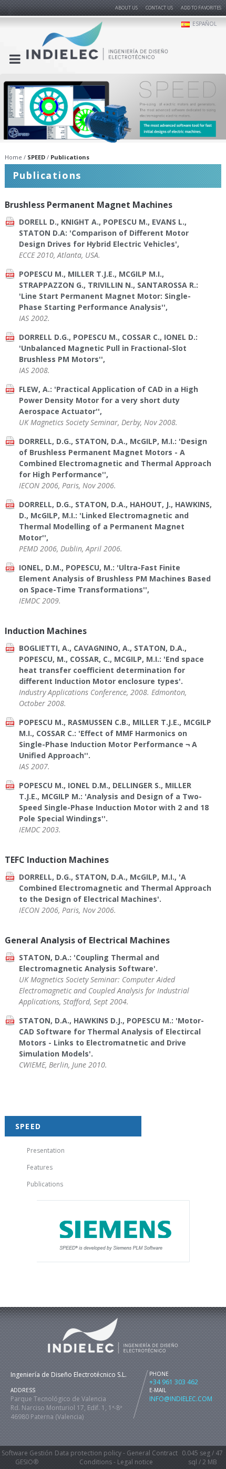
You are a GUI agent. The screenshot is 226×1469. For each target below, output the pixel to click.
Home (13, 157)
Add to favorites (201, 7)
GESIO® (26, 1461)
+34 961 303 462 (173, 1381)
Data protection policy (88, 1452)
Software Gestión (27, 1452)
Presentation (46, 1150)
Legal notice (135, 1461)
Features (40, 1167)
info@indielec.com (180, 1398)
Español (204, 23)
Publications (45, 1184)
